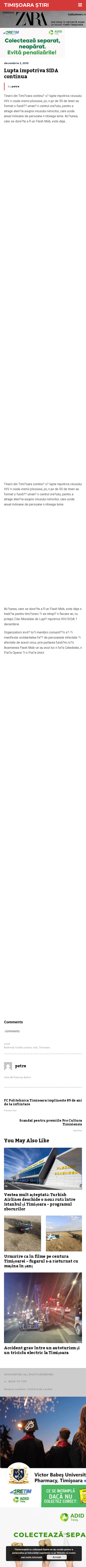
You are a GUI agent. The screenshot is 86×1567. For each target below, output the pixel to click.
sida (35, 1047)
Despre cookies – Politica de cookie (28, 1389)
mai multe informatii (31, 1557)
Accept (57, 1557)
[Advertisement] (43, 303)
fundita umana (23, 1047)
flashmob (9, 1047)
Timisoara (44, 1047)
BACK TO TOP (17, 1381)
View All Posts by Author (17, 1077)
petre (15, 86)
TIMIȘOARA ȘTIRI (26, 5)
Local (7, 1043)
